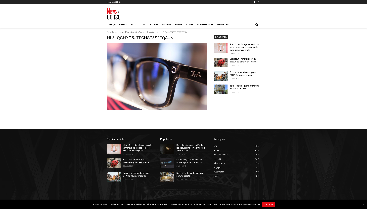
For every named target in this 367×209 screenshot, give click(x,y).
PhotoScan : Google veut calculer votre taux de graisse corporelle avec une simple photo (244, 47)
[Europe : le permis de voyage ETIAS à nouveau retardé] (221, 76)
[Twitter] (258, 2)
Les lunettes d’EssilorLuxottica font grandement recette (137, 32)
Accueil (110, 32)
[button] (256, 24)
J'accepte (268, 204)
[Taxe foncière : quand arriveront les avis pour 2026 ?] (221, 89)
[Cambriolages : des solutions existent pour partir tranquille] (167, 163)
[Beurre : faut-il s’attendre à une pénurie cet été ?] (167, 176)
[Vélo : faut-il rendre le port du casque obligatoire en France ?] (221, 62)
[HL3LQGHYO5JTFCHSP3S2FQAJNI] (157, 76)
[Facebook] (254, 2)
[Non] (363, 204)
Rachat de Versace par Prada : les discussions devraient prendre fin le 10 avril (191, 148)
